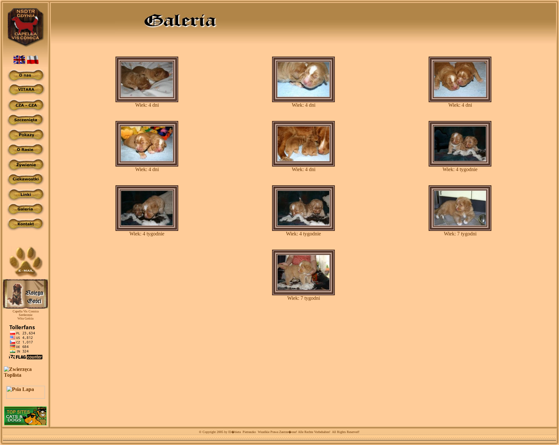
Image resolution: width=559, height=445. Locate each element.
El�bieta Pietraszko (241, 432)
